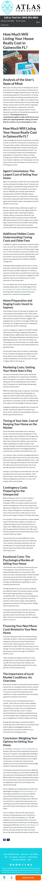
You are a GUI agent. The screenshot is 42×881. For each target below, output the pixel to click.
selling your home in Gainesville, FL (25, 749)
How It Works (33, 854)
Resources (22, 857)
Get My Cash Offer (28, 877)
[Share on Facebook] (4, 840)
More (38, 22)
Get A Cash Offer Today (11, 854)
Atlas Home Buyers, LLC (28, 791)
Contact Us (5, 25)
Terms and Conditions (18, 860)
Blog (29, 860)
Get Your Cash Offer (7, 21)
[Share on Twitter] (8, 840)
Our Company (20, 21)
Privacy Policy (32, 857)
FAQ (6, 857)
